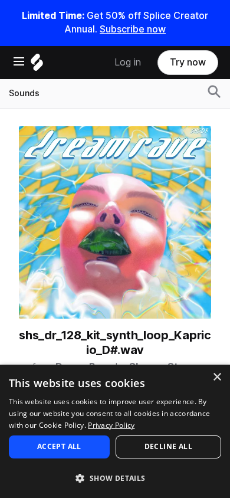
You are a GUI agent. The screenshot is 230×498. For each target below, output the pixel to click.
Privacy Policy (111, 425)
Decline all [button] (168, 446)
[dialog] (115, 431)
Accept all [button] (59, 446)
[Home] (37, 65)
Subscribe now (133, 29)
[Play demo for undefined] (115, 222)
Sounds (24, 93)
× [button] (216, 377)
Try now (188, 62)
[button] (115, 477)
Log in (127, 62)
